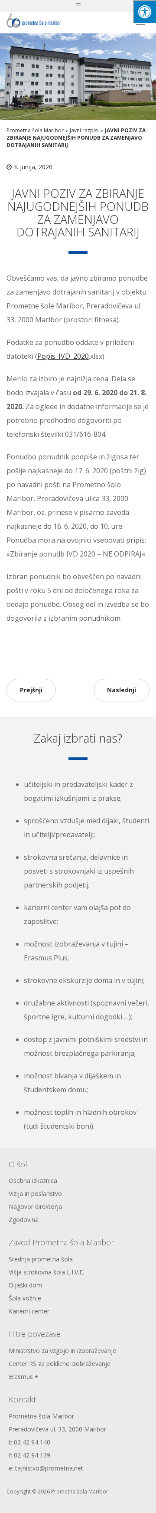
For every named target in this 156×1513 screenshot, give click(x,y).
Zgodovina (24, 1219)
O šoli (19, 1164)
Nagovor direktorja (35, 1206)
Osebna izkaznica (33, 1180)
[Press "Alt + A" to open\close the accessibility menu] (144, 11)
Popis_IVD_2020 (63, 356)
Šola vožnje (25, 1298)
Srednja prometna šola (41, 1259)
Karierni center (29, 1311)
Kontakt (22, 1399)
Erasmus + (24, 1376)
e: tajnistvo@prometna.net (46, 1468)
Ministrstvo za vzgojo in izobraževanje (62, 1350)
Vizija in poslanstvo (35, 1193)
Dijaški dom (25, 1285)
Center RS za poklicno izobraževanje (59, 1363)
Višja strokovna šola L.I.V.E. (46, 1272)
